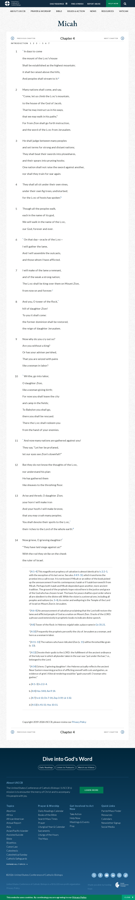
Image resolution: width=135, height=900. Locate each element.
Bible (9, 838)
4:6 (32, 610)
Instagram (119, 875)
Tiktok (125, 875)
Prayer (41, 822)
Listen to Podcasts (65, 767)
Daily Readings (57, 4)
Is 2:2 (102, 571)
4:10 (33, 631)
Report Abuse (93, 4)
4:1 (32, 571)
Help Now (113, 4)
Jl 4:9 (76, 575)
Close (127, 897)
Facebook (100, 875)
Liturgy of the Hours (48, 834)
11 (82, 641)
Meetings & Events (79, 822)
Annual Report (13, 822)
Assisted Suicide (14, 834)
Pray (72, 826)
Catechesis (12, 850)
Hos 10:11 (52, 704)
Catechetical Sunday (16, 854)
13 (38, 641)
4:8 (32, 624)
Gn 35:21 (100, 624)
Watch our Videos (86, 767)
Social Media (108, 826)
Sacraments (44, 830)
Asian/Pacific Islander (17, 830)
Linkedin (113, 875)
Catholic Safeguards (16, 858)
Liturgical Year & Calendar (51, 826)
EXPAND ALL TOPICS (15, 864)
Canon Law (12, 846)
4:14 (33, 666)
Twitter (94, 875)
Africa (9, 814)
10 (81, 575)
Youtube (106, 875)
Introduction (19, 43)
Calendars (106, 818)
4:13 (33, 652)
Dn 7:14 (48, 697)
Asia (8, 826)
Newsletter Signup (111, 822)
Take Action (75, 814)
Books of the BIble (47, 814)
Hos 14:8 (41, 690)
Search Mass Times (47, 818)
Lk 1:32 (67, 697)
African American (15, 818)
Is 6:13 (39, 697)
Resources (106, 814)
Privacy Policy (79, 721)
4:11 (33, 641)
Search (125, 3)
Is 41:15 (42, 704)
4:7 (33, 697)
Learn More (91, 790)
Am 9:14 (51, 690)
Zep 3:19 (58, 697)
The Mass (43, 838)
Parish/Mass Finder (111, 810)
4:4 (33, 690)
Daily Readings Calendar (67, 3)
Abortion (11, 810)
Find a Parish (77, 4)
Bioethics (11, 842)
